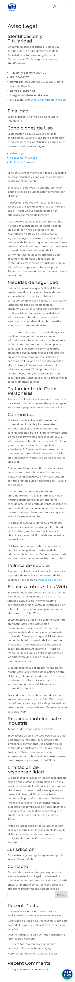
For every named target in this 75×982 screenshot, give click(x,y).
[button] (67, 974)
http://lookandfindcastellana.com (45, 99)
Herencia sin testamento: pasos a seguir (33, 953)
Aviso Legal (17, 153)
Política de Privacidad (23, 157)
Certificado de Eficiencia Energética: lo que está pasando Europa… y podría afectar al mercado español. (37, 925)
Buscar (61, 894)
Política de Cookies (22, 162)
